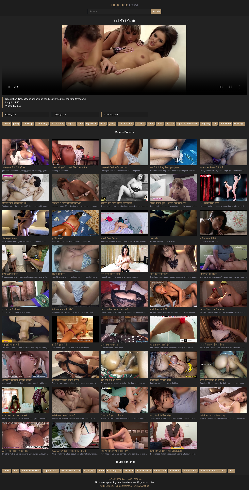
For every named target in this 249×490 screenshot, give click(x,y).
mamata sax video (31, 470)
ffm (214, 123)
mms (231, 470)
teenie (6, 123)
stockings (239, 123)
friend (101, 470)
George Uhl (60, 114)
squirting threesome (187, 123)
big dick (170, 123)
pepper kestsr (50, 470)
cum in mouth (125, 123)
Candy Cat (10, 114)
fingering (205, 123)
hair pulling (41, 123)
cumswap (28, 123)
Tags (129, 479)
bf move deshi (143, 470)
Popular (121, 479)
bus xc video (190, 470)
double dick (160, 470)
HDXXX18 (124, 5)
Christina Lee (111, 114)
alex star (128, 470)
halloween (174, 470)
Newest (111, 479)
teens (160, 123)
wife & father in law (70, 470)
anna (15, 470)
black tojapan (114, 470)
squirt (150, 123)
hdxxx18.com (107, 486)
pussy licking (57, 123)
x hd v (6, 470)
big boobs (91, 123)
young (112, 123)
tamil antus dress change (212, 470)
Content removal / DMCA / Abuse (132, 486)
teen (80, 123)
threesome (225, 123)
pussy (16, 123)
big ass (71, 123)
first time (140, 123)
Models (138, 479)
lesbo (102, 123)
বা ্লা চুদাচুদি (89, 470)
